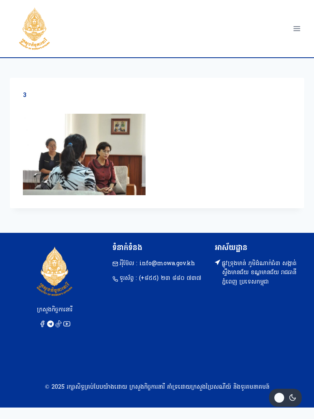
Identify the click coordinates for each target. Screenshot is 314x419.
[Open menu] (296, 28)
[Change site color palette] (285, 398)
